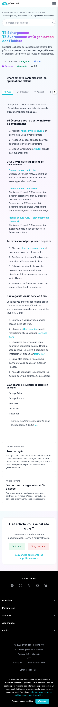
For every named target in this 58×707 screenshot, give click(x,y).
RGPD (29, 658)
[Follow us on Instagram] (20, 585)
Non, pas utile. (38, 546)
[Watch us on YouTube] (37, 585)
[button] (37, 61)
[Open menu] (54, 3)
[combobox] (29, 22)
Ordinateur (24, 92)
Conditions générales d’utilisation (29, 650)
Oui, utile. (17, 546)
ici (36, 424)
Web (9, 92)
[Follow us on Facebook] (12, 585)
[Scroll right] (54, 92)
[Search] (53, 23)
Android (40, 92)
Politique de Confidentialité (29, 654)
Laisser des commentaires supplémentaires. (29, 556)
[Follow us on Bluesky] (46, 585)
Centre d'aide (8, 12)
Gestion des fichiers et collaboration (30, 12)
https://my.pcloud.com (32, 130)
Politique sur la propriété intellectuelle (29, 662)
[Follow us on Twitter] (29, 585)
